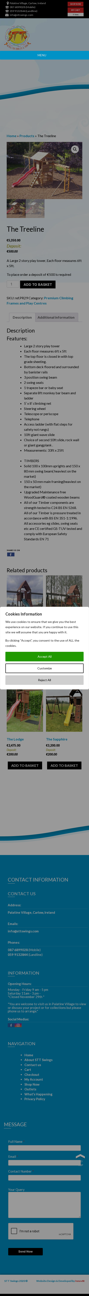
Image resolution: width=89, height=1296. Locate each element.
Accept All (45, 656)
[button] (42, 55)
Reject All (44, 680)
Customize (44, 668)
